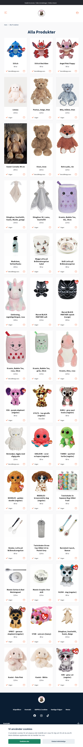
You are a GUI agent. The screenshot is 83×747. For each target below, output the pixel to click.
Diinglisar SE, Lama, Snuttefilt (41, 218)
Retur (68, 709)
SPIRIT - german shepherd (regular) (16, 632)
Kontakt (28, 709)
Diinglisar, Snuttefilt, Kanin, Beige (67, 632)
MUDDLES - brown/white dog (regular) (41, 498)
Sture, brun (41, 167)
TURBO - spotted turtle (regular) (67, 455)
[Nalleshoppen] (41, 13)
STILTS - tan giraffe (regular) (41, 414)
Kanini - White (41, 677)
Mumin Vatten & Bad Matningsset (15, 590)
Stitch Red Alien (41, 63)
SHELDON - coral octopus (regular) (41, 455)
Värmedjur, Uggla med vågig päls (15, 455)
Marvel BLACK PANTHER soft (41, 315)
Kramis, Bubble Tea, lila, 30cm (67, 218)
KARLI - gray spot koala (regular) (67, 411)
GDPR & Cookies (41, 709)
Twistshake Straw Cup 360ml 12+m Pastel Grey (41, 548)
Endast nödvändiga (58, 741)
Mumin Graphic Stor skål (41, 590)
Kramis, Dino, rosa (67, 371)
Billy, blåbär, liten (67, 110)
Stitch (15, 63)
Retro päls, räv (67, 167)
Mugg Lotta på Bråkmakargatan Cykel (41, 261)
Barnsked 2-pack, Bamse (67, 549)
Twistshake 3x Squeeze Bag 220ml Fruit (67, 498)
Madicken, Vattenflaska (15, 262)
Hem (5, 25)
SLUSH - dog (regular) (67, 592)
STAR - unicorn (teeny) (41, 634)
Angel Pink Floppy (67, 63)
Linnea (15, 110)
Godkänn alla (24, 741)
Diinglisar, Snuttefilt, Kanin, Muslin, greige (15, 218)
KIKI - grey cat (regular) (67, 676)
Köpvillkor (17, 709)
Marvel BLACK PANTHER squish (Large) (67, 314)
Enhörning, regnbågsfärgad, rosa (15, 315)
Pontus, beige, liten (41, 110)
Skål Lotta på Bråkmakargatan (67, 262)
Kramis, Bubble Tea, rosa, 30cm (15, 369)
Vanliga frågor (56, 709)
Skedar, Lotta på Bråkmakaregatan (15, 549)
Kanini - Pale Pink (15, 677)
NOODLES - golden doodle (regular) (15, 499)
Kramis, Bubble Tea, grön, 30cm (41, 369)
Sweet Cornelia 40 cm (15, 167)
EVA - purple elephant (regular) (15, 411)
